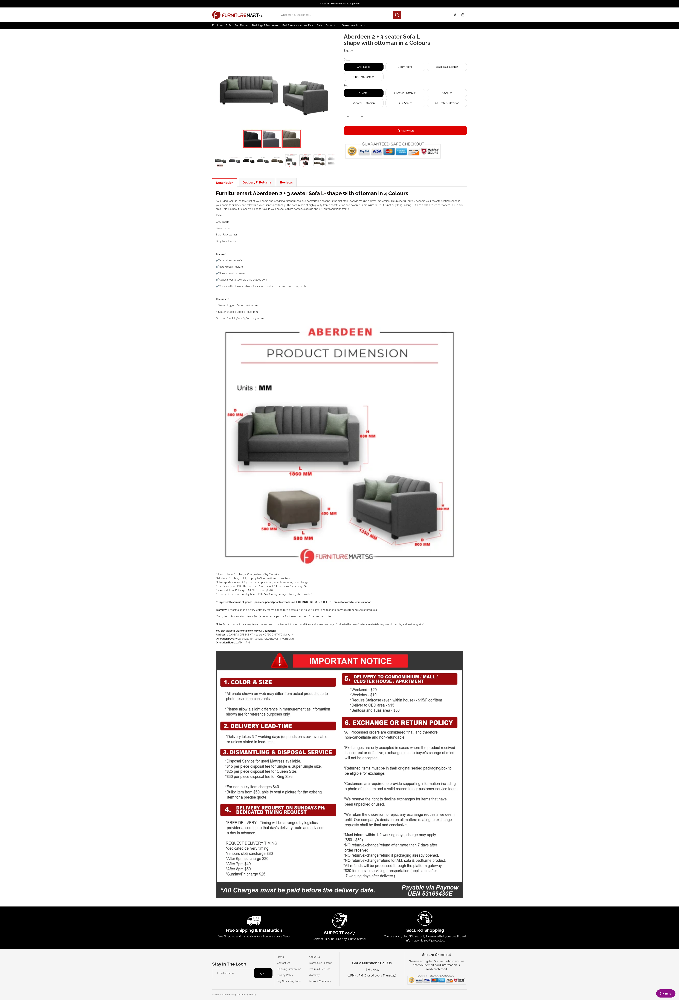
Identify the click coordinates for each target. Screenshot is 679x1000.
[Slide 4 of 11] (263, 160)
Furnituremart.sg (228, 994)
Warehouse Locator (320, 962)
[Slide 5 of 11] (277, 160)
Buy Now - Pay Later (289, 981)
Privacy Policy (285, 975)
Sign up (263, 973)
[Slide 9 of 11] (333, 160)
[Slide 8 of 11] (319, 160)
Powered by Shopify (246, 994)
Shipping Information (289, 969)
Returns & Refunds (319, 969)
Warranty (314, 975)
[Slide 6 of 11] (291, 160)
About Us (314, 956)
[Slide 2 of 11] (234, 160)
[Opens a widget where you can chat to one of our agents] (665, 993)
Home (280, 956)
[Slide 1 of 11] (220, 160)
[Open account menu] (455, 15)
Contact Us (283, 962)
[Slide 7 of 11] (305, 160)
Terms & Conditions (320, 981)
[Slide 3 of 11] (248, 160)
